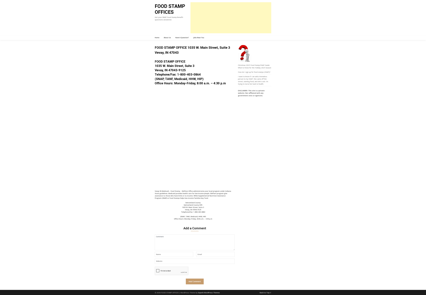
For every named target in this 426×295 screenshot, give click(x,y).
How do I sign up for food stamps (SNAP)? (254, 72)
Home (157, 38)
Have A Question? (182, 38)
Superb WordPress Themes (209, 292)
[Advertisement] (230, 17)
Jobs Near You (198, 38)
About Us (167, 38)
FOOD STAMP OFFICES (170, 9)
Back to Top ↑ (265, 292)
